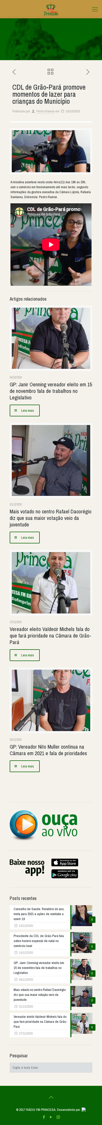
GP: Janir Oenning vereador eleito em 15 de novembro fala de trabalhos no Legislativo (51, 391)
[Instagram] (58, 1117)
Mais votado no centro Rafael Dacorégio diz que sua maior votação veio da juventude (51, 518)
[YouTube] (51, 1117)
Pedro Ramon (45, 111)
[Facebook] (44, 1117)
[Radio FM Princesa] (51, 9)
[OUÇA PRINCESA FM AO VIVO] (43, 840)
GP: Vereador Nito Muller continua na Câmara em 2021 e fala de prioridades (48, 750)
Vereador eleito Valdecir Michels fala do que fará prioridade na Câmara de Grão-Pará (50, 635)
